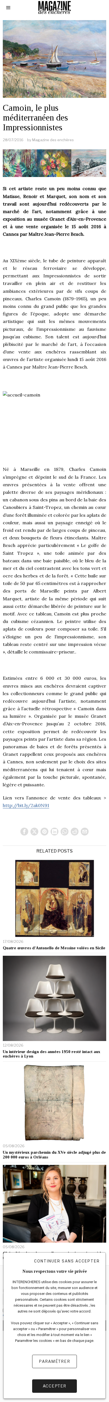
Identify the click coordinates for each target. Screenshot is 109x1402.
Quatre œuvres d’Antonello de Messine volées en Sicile (54, 948)
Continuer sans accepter (67, 1261)
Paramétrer (54, 1361)
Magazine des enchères (53, 140)
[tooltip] (24, 831)
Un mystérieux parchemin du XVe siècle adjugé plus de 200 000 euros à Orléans (54, 1154)
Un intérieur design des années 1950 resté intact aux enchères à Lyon (51, 1054)
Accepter (55, 1386)
